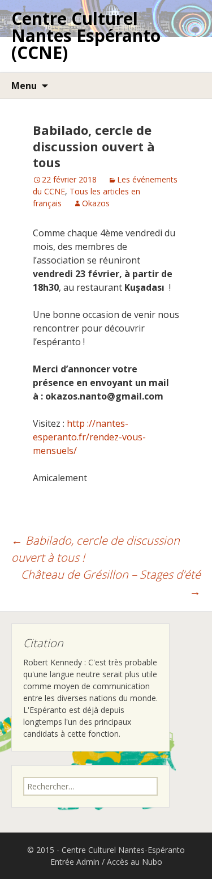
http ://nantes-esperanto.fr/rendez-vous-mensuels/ (89, 437)
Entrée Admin (74, 861)
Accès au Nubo (134, 861)
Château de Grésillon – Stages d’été (111, 583)
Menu (24, 85)
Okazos (96, 203)
